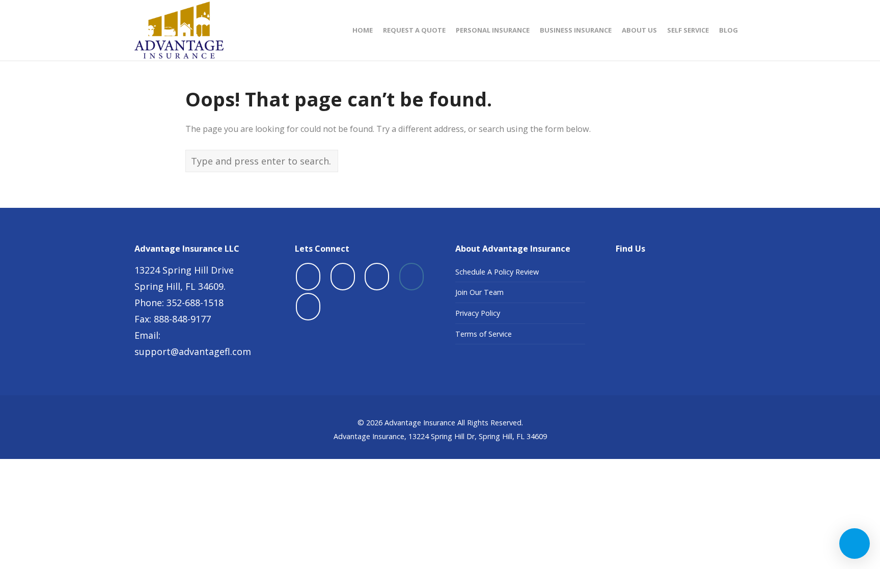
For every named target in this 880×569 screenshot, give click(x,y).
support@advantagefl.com (192, 351)
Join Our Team (479, 292)
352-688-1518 (195, 302)
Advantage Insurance (419, 422)
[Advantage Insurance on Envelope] (308, 306)
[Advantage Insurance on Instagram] (411, 276)
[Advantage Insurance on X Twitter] (343, 276)
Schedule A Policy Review (497, 272)
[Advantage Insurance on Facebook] (308, 276)
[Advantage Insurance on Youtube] (377, 276)
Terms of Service (483, 334)
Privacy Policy (477, 313)
